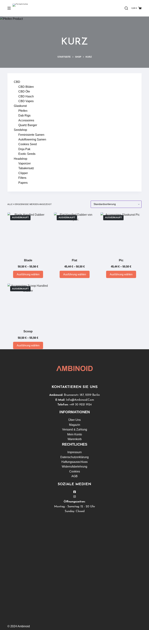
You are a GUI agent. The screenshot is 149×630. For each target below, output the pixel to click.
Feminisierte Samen (31, 134)
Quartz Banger (27, 125)
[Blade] (28, 232)
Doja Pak (24, 149)
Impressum (74, 452)
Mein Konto (74, 434)
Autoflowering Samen (32, 139)
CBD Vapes (26, 101)
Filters (22, 177)
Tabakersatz (26, 168)
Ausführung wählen (28, 274)
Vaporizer (24, 163)
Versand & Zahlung (74, 429)
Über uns (74, 419)
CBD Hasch (26, 96)
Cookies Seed (27, 144)
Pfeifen (22, 110)
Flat (74, 260)
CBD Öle (24, 91)
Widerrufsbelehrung (74, 466)
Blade (28, 260)
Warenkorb (75, 439)
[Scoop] (28, 304)
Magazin (74, 424)
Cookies (74, 471)
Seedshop (20, 129)
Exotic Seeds (26, 153)
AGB (74, 476)
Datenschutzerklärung (74, 457)
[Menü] (9, 8)
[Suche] (126, 8)
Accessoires (26, 120)
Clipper (23, 173)
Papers (23, 182)
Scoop (28, 331)
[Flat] (74, 232)
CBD (17, 81)
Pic (121, 260)
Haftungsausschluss (74, 461)
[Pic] (121, 232)
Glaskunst (20, 105)
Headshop (20, 158)
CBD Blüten (26, 86)
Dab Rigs (24, 115)
